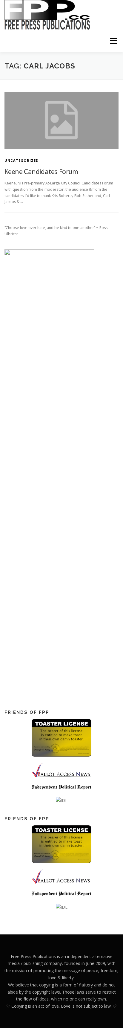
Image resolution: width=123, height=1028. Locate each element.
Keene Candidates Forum (41, 171)
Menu (113, 40)
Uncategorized (21, 160)
